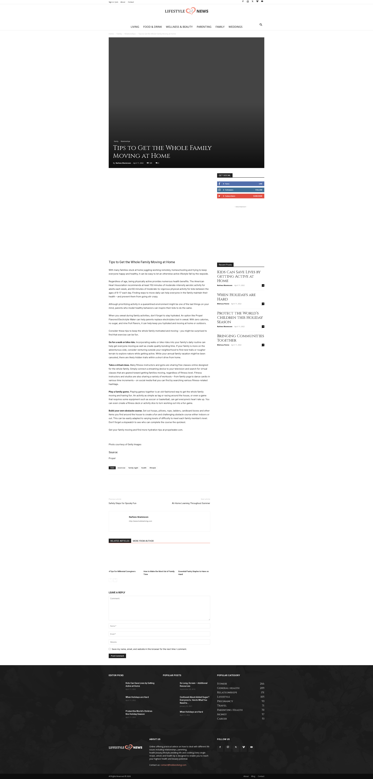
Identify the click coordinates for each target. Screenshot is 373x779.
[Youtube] (262, 2)
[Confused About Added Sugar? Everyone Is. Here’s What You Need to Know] (170, 701)
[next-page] (115, 580)
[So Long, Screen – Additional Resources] (170, 687)
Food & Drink (152, 26)
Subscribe (257, 196)
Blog (253, 776)
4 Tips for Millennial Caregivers (122, 571)
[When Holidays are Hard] (116, 701)
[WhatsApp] (132, 176)
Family (220, 26)
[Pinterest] (125, 176)
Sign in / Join (113, 2)
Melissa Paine (223, 304)
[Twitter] (252, 2)
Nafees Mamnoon (123, 163)
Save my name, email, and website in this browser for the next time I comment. (149, 649)
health (143, 468)
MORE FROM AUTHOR (143, 541)
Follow (258, 190)
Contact (131, 2)
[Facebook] (243, 2)
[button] (260, 25)
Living (135, 26)
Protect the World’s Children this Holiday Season (240, 318)
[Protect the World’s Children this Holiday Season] (116, 715)
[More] (139, 176)
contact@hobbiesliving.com (173, 765)
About (122, 2)
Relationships (130, 34)
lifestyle (153, 468)
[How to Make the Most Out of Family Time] (159, 558)
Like (260, 184)
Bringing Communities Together (240, 338)
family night (133, 468)
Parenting (204, 26)
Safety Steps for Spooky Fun (122, 503)
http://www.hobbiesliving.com (140, 521)
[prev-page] (110, 580)
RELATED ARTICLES (119, 541)
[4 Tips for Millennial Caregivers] (124, 558)
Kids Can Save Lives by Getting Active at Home (239, 276)
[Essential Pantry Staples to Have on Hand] (194, 558)
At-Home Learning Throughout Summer (191, 503)
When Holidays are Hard (236, 297)
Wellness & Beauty (179, 26)
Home (111, 34)
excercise (121, 468)
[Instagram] (248, 2)
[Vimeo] (257, 2)
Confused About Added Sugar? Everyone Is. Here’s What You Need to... (194, 700)
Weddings (235, 26)
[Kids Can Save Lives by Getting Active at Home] (116, 687)
